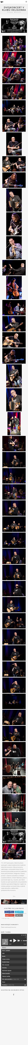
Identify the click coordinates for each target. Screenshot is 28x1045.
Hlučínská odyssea (6, 970)
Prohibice (8, 985)
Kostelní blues (5, 962)
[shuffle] (23, 935)
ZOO (3, 953)
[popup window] (25, 935)
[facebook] (14, 995)
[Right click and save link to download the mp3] (25, 979)
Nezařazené (18, 12)
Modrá (3, 956)
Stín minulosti (5, 965)
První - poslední (6, 950)
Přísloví (4, 947)
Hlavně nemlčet (6, 973)
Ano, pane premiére (10, 979)
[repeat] (22, 935)
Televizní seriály (6, 976)
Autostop (4, 967)
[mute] (21, 940)
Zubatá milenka (6, 959)
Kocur (3, 982)
